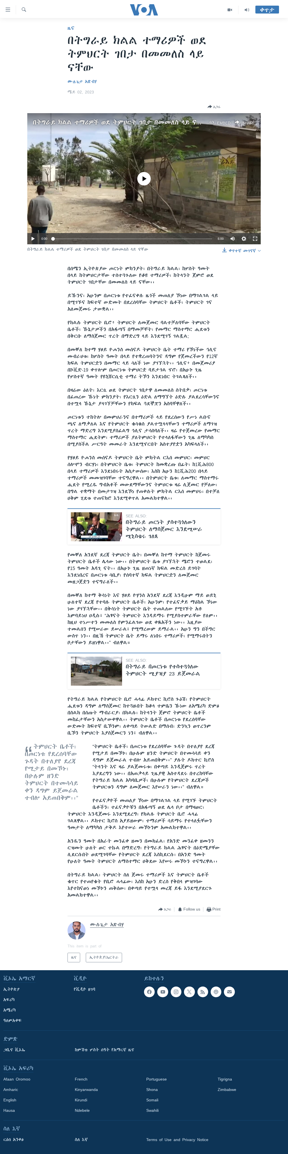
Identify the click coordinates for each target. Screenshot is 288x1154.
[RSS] (202, 992)
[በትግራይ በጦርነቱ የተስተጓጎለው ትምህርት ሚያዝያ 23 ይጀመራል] (96, 671)
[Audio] (246, 10)
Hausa (9, 1110)
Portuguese (156, 1079)
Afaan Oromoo (16, 1079)
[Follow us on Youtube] (162, 992)
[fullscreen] (255, 238)
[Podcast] (216, 992)
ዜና (71, 28)
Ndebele (82, 1110)
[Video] (229, 10)
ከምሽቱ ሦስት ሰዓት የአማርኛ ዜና (104, 1049)
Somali (152, 1099)
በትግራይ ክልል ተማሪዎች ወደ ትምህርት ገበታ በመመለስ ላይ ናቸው (120, 122)
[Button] (214, 106)
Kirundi (81, 1099)
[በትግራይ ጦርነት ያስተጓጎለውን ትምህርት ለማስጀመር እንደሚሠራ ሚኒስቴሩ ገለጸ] (96, 526)
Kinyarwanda (86, 1089)
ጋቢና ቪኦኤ (14, 1049)
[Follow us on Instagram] (176, 992)
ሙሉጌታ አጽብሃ (82, 81)
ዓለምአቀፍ (12, 1020)
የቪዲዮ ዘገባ (84, 989)
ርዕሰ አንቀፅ (13, 1139)
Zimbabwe (227, 1089)
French (81, 1079)
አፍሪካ (9, 999)
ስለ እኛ (81, 1139)
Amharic (10, 1089)
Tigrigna (225, 1079)
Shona (152, 1089)
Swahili (152, 1110)
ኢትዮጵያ (11, 989)
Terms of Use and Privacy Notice (177, 1139)
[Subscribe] (229, 992)
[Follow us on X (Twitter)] (189, 992)
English (9, 1099)
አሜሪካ (9, 1010)
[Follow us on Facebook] (149, 992)
